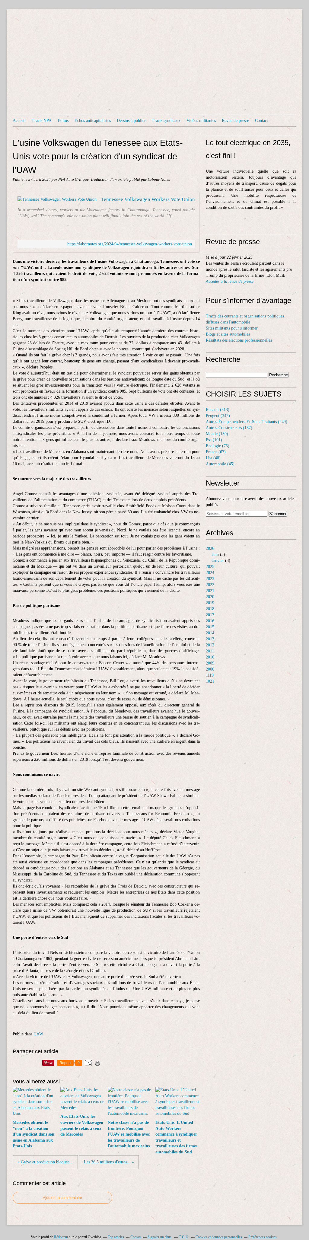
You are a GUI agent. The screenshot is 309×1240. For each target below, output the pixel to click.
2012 (210, 645)
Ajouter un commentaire (62, 1198)
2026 (210, 548)
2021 (210, 590)
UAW (38, 1034)
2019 (210, 603)
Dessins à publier (131, 120)
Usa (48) (213, 458)
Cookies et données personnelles (219, 1237)
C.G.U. (184, 1237)
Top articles (116, 1237)
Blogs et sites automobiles (228, 334)
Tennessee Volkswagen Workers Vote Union (148, 199)
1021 (210, 681)
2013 (210, 639)
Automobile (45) (220, 464)
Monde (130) (217, 434)
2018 (210, 609)
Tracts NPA (42, 120)
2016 (210, 621)
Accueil (19, 120)
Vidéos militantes (201, 120)
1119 (210, 675)
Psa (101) (214, 440)
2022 (210, 584)
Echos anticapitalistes (93, 120)
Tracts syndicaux (166, 120)
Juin (215, 554)
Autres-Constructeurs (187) (229, 428)
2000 (210, 669)
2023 (210, 578)
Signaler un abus (160, 1237)
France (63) (216, 452)
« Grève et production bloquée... (45, 1162)
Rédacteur (61, 1237)
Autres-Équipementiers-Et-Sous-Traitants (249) (246, 421)
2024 (210, 572)
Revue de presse (235, 120)
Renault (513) (217, 409)
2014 (210, 633)
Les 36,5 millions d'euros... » (109, 1162)
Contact (261, 120)
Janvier (218, 560)
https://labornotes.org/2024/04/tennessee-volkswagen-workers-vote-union (129, 244)
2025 (210, 566)
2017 (210, 615)
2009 (210, 663)
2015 (210, 627)
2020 (210, 596)
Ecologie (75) (217, 446)
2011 (210, 651)
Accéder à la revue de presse (229, 281)
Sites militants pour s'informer (232, 328)
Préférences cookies (262, 1237)
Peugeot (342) (218, 415)
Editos (63, 120)
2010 (210, 657)
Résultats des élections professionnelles (239, 340)
